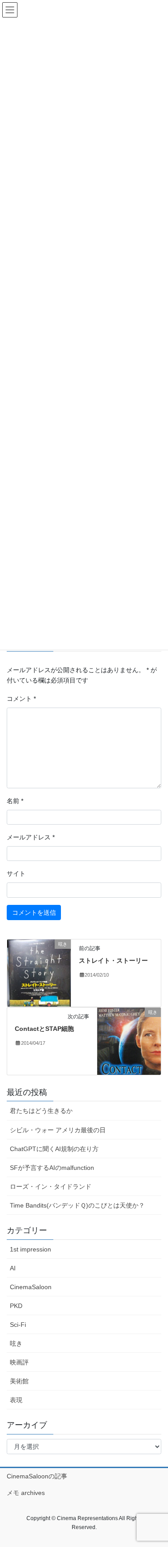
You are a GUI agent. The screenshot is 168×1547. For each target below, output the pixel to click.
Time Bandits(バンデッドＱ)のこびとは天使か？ (77, 1205)
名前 (15, 800)
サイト (16, 873)
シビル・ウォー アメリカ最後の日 (58, 1130)
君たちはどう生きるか (41, 1110)
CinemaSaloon (31, 1287)
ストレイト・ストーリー (113, 960)
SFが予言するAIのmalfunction (52, 1167)
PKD (16, 1305)
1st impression (30, 1249)
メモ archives (26, 1492)
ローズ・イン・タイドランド (50, 1186)
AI (13, 1268)
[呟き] (39, 972)
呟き (16, 1343)
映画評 (19, 1362)
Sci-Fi (18, 1324)
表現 (16, 1400)
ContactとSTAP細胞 (44, 1028)
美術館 (19, 1381)
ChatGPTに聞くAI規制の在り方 (54, 1148)
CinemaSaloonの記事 (37, 1476)
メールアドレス (31, 837)
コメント (21, 698)
